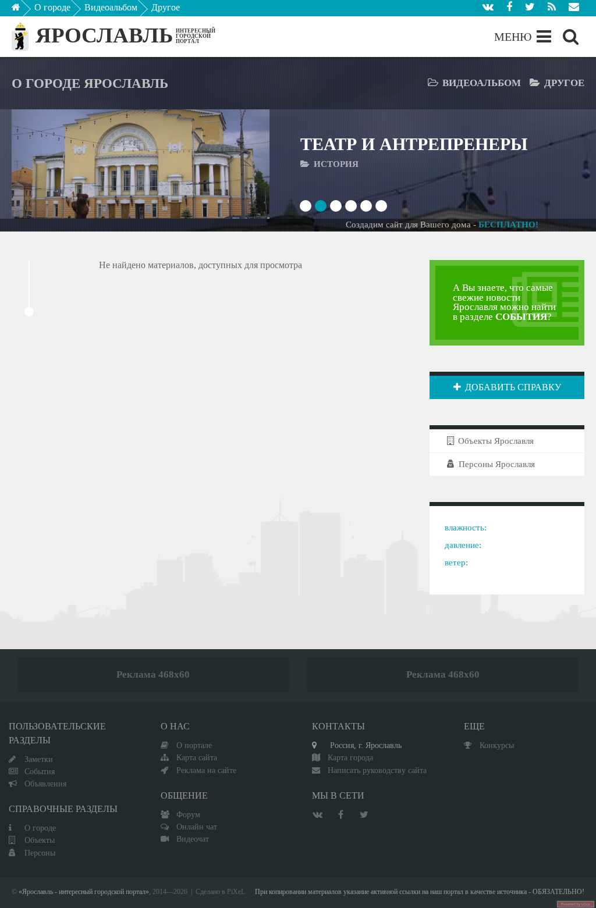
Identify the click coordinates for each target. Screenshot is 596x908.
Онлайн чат (196, 826)
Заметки (38, 759)
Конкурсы (497, 745)
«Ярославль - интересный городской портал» (84, 892)
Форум (188, 814)
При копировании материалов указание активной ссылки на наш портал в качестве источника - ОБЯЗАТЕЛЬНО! (419, 892)
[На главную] (24, 10)
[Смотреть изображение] (46, 164)
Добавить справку (513, 387)
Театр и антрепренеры (413, 144)
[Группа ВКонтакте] (488, 8)
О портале (194, 745)
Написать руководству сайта (377, 770)
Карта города (350, 757)
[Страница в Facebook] (509, 8)
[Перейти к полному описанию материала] (234, 164)
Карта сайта (196, 757)
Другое (165, 7)
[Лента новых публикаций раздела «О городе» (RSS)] (551, 8)
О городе (52, 7)
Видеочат (192, 838)
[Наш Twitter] (530, 8)
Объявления (45, 783)
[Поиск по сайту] (570, 36)
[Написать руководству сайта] (574, 8)
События (39, 771)
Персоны (39, 852)
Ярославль (104, 35)
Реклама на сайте (206, 770)
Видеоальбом (110, 7)
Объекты (39, 840)
